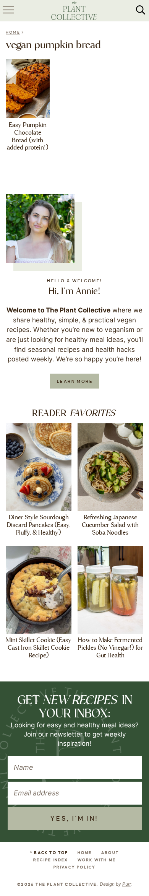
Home (13, 32)
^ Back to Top (49, 852)
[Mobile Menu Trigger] (7, 10)
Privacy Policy (74, 867)
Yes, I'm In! (74, 818)
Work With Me (97, 860)
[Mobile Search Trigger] (140, 10)
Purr (126, 884)
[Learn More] (40, 228)
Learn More (75, 381)
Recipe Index (50, 860)
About (110, 852)
